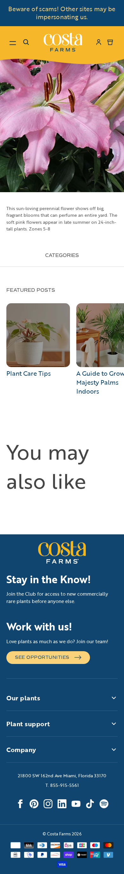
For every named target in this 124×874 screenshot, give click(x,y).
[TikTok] (90, 803)
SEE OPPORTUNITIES (42, 657)
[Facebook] (20, 803)
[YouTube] (76, 803)
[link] (63, 42)
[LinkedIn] (62, 803)
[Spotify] (104, 803)
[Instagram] (48, 803)
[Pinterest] (34, 803)
